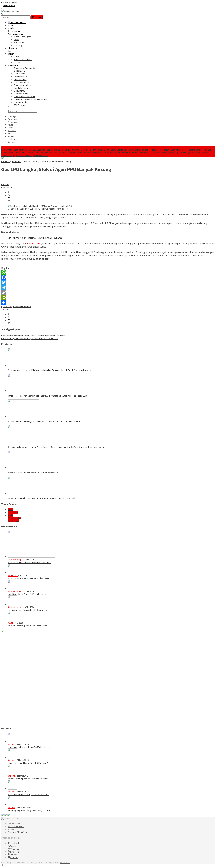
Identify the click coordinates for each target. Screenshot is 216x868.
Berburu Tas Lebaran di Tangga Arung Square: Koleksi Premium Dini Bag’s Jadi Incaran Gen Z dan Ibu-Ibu (56, 447)
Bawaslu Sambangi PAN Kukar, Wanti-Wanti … (29, 625)
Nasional (11, 744)
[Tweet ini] (9, 195)
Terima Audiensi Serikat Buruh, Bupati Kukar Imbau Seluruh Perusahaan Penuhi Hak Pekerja (118, 152)
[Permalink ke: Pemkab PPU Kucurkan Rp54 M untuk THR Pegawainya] (23, 467)
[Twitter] (108, 282)
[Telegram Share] (9, 198)
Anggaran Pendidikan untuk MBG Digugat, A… (29, 762)
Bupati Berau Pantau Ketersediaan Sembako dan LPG (34, 335)
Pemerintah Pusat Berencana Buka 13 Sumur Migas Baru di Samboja (33, 149)
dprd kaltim (13, 512)
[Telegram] (108, 287)
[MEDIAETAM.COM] (10, 11)
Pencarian (36, 17)
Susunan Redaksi (16, 826)
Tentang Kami (14, 823)
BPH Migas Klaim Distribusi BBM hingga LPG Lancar (35, 237)
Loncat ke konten (9, 2)
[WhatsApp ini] (9, 200)
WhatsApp (14, 848)
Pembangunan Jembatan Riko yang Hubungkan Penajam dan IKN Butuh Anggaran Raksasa (49, 370)
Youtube (14, 857)
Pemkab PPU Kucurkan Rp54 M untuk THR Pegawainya (33, 472)
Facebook (14, 843)
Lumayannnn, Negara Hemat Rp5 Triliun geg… (29, 747)
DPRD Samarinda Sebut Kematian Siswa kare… (29, 578)
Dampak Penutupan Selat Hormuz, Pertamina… (30, 778)
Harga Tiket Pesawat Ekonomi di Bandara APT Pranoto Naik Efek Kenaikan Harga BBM (47, 395)
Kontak (11, 829)
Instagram (14, 851)
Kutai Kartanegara (16, 559)
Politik (10, 622)
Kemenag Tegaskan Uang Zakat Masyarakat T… (30, 810)
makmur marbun (23, 306)
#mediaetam (13, 520)
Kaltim (10, 515)
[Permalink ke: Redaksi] (4, 181)
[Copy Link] (108, 292)
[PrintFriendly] (108, 297)
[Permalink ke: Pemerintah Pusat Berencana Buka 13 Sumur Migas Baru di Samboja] (31, 556)
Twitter (13, 846)
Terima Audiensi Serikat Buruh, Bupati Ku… (28, 609)
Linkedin (14, 854)
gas (3, 306)
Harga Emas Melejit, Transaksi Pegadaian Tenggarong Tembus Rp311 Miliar (42, 498)
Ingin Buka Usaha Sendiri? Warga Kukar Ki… (28, 594)
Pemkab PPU (34, 243)
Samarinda (13, 575)
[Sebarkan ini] (9, 192)
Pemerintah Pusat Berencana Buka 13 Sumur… (29, 562)
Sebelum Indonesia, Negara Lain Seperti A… (28, 794)
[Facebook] (108, 277)
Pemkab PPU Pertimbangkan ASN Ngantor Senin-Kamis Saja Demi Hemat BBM (44, 421)
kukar (10, 509)
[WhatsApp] (108, 272)
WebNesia (65, 862)
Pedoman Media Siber (18, 832)
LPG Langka (10, 306)
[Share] (108, 302)
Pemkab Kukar (14, 518)
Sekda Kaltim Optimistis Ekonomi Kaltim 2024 (29, 338)
